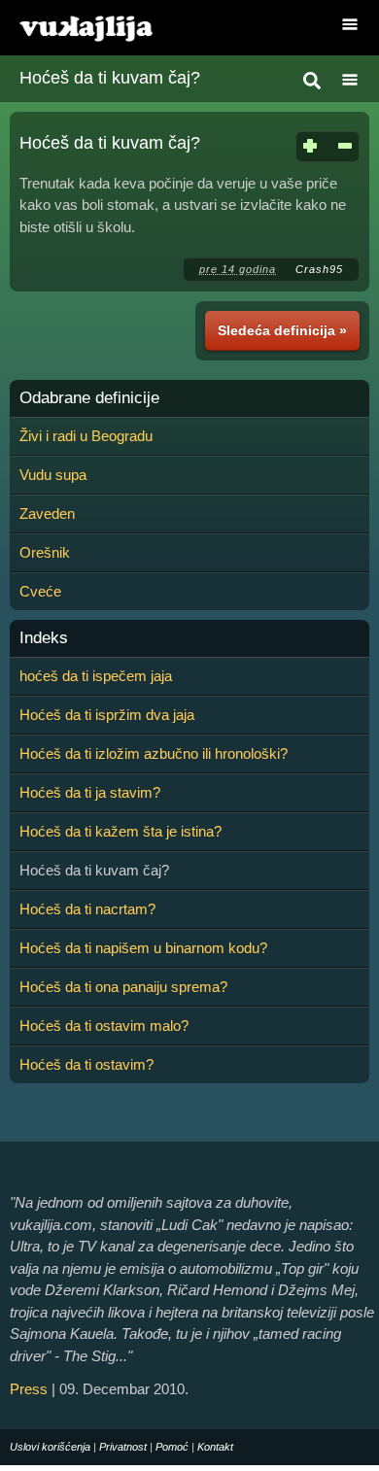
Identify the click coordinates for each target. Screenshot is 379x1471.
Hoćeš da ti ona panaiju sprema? (123, 986)
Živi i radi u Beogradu (86, 436)
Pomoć (172, 1447)
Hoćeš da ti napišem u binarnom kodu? (143, 948)
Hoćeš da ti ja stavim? (89, 792)
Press (29, 1389)
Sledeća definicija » (282, 330)
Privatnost (123, 1447)
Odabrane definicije (89, 398)
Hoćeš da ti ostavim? (86, 1064)
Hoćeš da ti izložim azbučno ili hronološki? (153, 753)
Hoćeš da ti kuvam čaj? (109, 77)
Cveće (40, 591)
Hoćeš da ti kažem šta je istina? (120, 831)
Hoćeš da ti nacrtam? (87, 909)
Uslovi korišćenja (50, 1447)
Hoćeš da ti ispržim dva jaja (106, 714)
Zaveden (47, 513)
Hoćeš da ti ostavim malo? (104, 1025)
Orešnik (44, 552)
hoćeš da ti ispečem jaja (95, 675)
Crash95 (319, 269)
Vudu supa (52, 474)
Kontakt (215, 1447)
